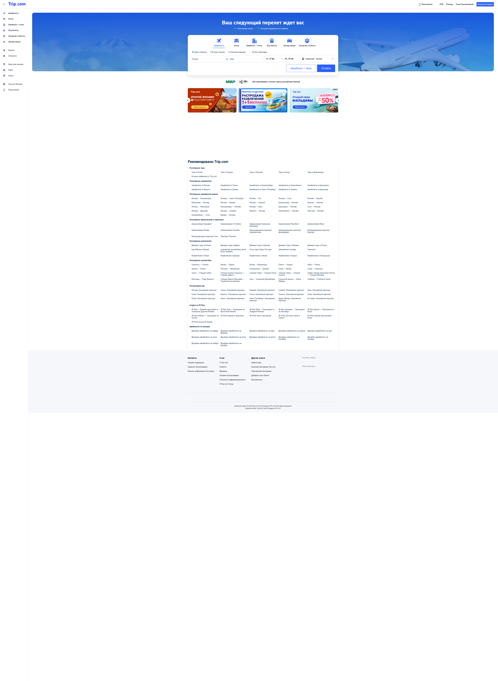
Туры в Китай (197, 172)
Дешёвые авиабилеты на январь (205, 331)
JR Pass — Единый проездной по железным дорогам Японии (205, 310)
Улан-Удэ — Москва (315, 211)
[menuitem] (14, 13)
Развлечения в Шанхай (230, 256)
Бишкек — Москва (315, 203)
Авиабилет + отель (301, 68)
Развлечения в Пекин (200, 256)
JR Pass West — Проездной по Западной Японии (262, 310)
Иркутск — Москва (257, 211)
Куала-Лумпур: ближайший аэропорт (290, 299)
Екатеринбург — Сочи (201, 215)
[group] (243, 28)
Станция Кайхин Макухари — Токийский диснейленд (232, 280)
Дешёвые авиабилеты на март (262, 331)
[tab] (219, 42)
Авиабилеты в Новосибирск (290, 185)
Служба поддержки (196, 363)
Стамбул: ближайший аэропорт (291, 290)
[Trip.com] (17, 4)
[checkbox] (259, 52)
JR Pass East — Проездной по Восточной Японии (233, 310)
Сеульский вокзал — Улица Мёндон (290, 280)
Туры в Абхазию (256, 172)
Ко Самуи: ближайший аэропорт (320, 298)
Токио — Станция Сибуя (201, 273)
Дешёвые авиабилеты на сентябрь (289, 338)
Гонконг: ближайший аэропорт (291, 294)
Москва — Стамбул (228, 211)
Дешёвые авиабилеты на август (263, 337)
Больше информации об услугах (201, 371)
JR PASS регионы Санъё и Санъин (289, 317)
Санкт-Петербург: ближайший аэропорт (262, 299)
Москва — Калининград (201, 198)
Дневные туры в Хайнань (289, 245)
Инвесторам (256, 363)
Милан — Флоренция (258, 265)
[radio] (199, 52)
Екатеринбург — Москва (231, 207)
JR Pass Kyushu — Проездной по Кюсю (320, 310)
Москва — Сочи (285, 198)
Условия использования (229, 375)
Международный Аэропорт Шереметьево (261, 231)
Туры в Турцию (227, 172)
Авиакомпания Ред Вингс (289, 224)
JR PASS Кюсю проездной (260, 316)
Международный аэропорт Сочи (205, 236)
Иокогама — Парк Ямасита (203, 279)
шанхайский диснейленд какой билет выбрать (233, 250)
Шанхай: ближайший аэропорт (262, 290)
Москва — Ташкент (257, 203)
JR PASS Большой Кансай (202, 322)
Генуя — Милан (285, 269)
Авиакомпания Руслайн (230, 230)
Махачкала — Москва (200, 203)
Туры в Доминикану (315, 172)
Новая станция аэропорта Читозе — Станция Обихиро (321, 274)
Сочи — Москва (313, 207)
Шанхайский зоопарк (287, 249)
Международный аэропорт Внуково (318, 231)
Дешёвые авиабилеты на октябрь (317, 338)
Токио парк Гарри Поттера (260, 249)
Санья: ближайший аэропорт (203, 294)
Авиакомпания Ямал (315, 224)
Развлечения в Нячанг (259, 256)
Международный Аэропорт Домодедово (290, 231)
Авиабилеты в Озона (229, 185)
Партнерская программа (261, 371)
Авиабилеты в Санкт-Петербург (263, 189)
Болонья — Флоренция (230, 269)
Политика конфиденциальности (232, 380)
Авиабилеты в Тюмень (288, 189)
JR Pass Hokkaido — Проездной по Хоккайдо (292, 310)
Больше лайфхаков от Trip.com (204, 176)
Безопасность (256, 380)
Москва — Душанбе (200, 211)
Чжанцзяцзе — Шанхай (259, 269)
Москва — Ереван (228, 203)
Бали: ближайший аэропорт (318, 290)
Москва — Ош (255, 198)
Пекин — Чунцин (285, 265)
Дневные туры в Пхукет (317, 245)
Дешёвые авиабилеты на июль (233, 337)
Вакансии (223, 371)
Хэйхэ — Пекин (313, 265)
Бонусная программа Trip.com (263, 367)
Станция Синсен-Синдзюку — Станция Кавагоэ (233, 274)
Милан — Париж (227, 265)
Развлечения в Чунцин (288, 256)
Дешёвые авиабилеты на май (319, 331)
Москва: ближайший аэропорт (204, 290)
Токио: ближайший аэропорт (261, 294)
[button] (4, 4)
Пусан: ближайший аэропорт (203, 298)
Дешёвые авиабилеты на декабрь (231, 344)
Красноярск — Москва (288, 207)
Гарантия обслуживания (197, 367)
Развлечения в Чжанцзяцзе (318, 256)
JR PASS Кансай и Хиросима (232, 316)
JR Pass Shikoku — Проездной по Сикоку (205, 317)
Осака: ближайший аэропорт (319, 294)
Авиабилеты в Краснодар (317, 189)
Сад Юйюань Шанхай (200, 249)
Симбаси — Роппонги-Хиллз (319, 279)
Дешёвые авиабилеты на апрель (292, 331)
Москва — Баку (256, 207)
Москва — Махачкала (200, 207)
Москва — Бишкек (315, 198)
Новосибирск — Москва (288, 211)
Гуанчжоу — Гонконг (200, 265)
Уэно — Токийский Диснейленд (262, 279)
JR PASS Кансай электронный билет (319, 317)
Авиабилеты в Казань (229, 189)
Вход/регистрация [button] (485, 4)
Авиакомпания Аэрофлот (202, 224)
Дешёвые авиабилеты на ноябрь (205, 343)
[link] (426, 4)
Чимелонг (311, 249)
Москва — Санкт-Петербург (232, 198)
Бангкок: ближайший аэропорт (233, 294)
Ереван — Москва (228, 215)
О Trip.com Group (226, 384)
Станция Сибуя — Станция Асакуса (289, 274)
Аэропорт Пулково (228, 236)
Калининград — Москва (288, 203)
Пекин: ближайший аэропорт (233, 290)
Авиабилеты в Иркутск (201, 189)
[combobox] (195, 59)
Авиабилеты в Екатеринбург (261, 185)
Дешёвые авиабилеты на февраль (231, 332)
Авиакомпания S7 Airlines (231, 224)
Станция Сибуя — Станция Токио (263, 273)
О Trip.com (224, 363)
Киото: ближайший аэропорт (232, 298)
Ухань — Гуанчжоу (315, 269)
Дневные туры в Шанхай (260, 245)
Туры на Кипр (284, 172)
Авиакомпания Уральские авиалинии (260, 225)
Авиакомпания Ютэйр (200, 230)
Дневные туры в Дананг (230, 245)
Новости (223, 367)
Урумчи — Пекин (198, 269)
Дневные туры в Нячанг (201, 245)
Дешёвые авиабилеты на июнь (204, 337)
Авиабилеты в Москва (201, 185)
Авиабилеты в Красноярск (318, 185)
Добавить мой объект (260, 375)
